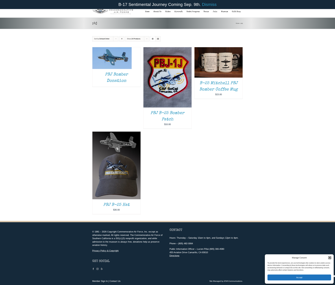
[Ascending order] (121, 39)
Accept (299, 277)
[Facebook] (93, 269)
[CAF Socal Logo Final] (112, 10)
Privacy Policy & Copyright (105, 250)
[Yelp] (102, 269)
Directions (174, 255)
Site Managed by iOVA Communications (225, 281)
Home (237, 23)
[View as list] (157, 38)
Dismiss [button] (209, 4)
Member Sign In (100, 281)
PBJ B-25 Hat (116, 205)
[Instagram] (97, 269)
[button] (329, 257)
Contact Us (115, 281)
